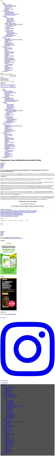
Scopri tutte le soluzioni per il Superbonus (9, 216)
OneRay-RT (7, 29)
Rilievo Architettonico (11, 21)
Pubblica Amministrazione (10, 62)
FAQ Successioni (10, 34)
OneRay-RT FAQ (10, 30)
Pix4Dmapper (7, 27)
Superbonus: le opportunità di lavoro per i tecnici (14, 238)
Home (4, 2)
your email (12, 81)
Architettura (7, 53)
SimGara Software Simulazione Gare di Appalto (13, 39)
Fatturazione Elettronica (9, 58)
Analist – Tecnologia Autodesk (10, 5)
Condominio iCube (8, 40)
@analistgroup (13, 314)
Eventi (6, 49)
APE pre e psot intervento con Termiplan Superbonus (11, 214)
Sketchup (6, 66)
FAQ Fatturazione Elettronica (10, 35)
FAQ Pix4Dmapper (10, 28)
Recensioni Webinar (8, 4)
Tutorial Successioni (10, 32)
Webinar (4, 3)
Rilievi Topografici (10, 19)
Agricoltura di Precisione (9, 51)
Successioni (7, 7)
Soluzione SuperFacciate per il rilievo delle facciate (11, 213)
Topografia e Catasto (9, 70)
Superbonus (7, 50)
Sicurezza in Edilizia (8, 65)
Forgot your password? (4, 78)
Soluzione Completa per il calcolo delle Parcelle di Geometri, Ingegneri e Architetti (17, 212)
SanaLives (7, 63)
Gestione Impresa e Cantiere (10, 23)
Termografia (7, 69)
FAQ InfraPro (9, 22)
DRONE (6, 56)
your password (13, 76)
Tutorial (4, 37)
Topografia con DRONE (9, 12)
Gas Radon (7, 9)
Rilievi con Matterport (9, 48)
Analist (6, 17)
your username (13, 75)
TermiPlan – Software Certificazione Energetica (14, 24)
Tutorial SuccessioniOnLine (12, 33)
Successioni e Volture (9, 31)
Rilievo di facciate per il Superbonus (13, 237)
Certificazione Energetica (9, 55)
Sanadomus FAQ (10, 64)
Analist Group (5, 71)
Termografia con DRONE (9, 13)
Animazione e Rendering (9, 52)
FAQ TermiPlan (9, 26)
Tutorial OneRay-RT (8, 42)
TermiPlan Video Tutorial (11, 25)
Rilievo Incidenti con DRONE (10, 15)
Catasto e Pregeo (10, 20)
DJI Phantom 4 (7, 45)
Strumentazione (8, 67)
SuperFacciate (7, 38)
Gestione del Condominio (9, 59)
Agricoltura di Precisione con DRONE (12, 14)
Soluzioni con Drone (8, 6)
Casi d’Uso (7, 54)
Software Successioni (9, 43)
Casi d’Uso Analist (10, 18)
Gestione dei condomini (9, 8)
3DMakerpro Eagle (8, 47)
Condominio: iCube (8, 36)
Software (4, 16)
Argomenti (4, 46)
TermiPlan (6, 41)
